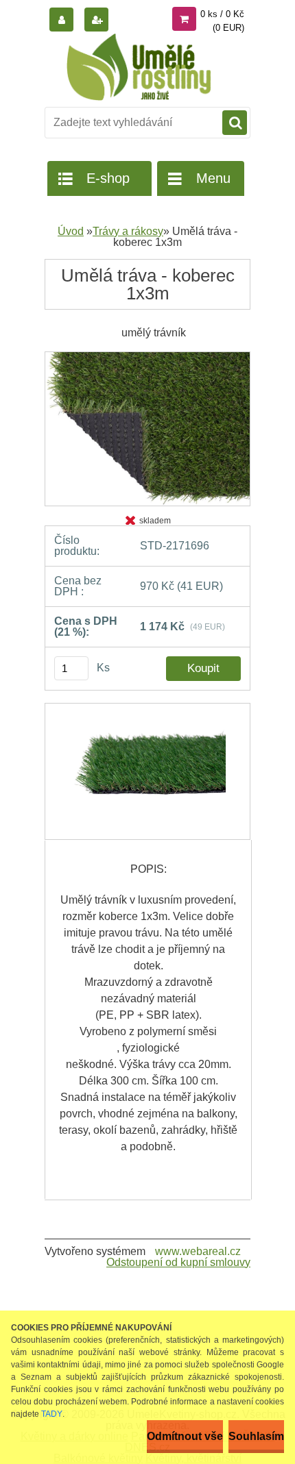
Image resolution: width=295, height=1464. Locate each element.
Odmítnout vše (185, 1436)
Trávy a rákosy (128, 231)
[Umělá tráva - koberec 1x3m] (147, 356)
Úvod (71, 231)
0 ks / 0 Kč (222, 14)
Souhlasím (256, 1436)
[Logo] (139, 67)
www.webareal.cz (198, 1251)
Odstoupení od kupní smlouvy (178, 1262)
